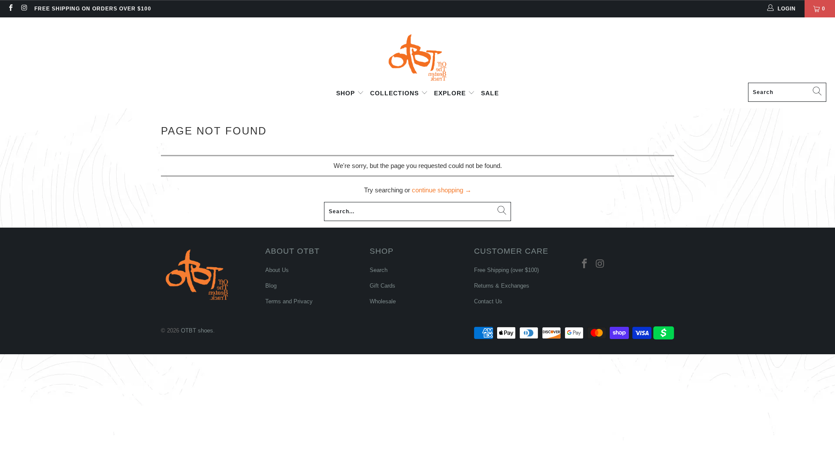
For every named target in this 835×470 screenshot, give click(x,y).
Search (378, 270)
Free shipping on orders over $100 (92, 9)
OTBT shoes (197, 330)
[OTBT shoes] (417, 52)
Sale (490, 93)
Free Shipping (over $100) (506, 270)
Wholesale (383, 301)
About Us (277, 270)
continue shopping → (441, 190)
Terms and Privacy (289, 301)
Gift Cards (382, 285)
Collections (395, 93)
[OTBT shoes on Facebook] (10, 9)
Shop (346, 93)
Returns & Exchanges (501, 285)
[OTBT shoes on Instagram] (23, 9)
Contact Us (488, 301)
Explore (451, 93)
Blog (271, 285)
